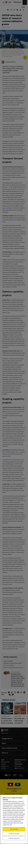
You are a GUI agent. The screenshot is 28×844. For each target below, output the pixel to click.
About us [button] (5, 753)
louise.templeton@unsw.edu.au (15, 667)
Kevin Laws (19, 676)
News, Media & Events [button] (9, 748)
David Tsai (21, 684)
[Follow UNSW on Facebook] (14, 9)
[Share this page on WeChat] (9, 694)
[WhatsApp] (23, 9)
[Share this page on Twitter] (15, 692)
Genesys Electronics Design (14, 411)
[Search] (25, 2)
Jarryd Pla (19, 680)
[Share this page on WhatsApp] (21, 692)
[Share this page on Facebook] (12, 692)
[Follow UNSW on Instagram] (11, 9)
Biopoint (8, 456)
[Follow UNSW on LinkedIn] (8, 9)
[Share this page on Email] (9, 692)
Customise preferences (14, 838)
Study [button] (4, 743)
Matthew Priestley (16, 682)
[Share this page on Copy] (12, 694)
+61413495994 (10, 665)
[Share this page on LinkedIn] (18, 692)
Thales (8, 312)
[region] (14, 819)
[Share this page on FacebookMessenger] (24, 692)
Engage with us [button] (7, 738)
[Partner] (17, 2)
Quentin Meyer (15, 678)
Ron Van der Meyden (17, 686)
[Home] (8, 2)
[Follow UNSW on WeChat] (17, 9)
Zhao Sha (14, 684)
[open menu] (3, 2)
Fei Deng (13, 674)
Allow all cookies (14, 829)
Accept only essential (14, 833)
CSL (3, 413)
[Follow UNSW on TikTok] (20, 9)
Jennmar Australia (16, 630)
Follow (23, 7)
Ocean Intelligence (7, 208)
